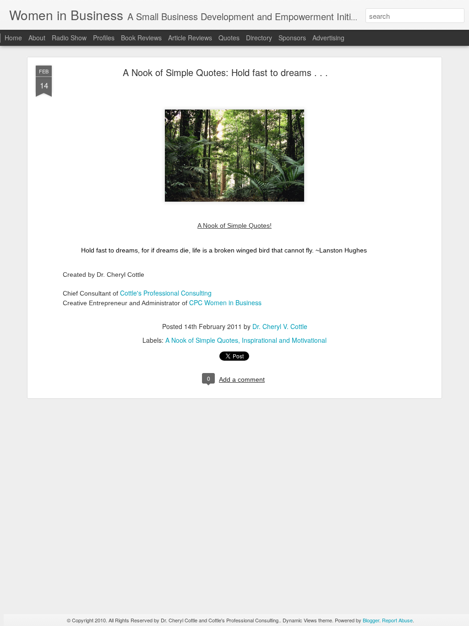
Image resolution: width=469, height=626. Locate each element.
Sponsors (292, 37)
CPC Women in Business (225, 302)
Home (13, 37)
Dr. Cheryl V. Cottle (279, 326)
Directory (259, 37)
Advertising (328, 37)
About (36, 37)
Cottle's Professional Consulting (166, 292)
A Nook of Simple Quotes (201, 340)
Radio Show (69, 37)
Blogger (371, 620)
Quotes (229, 37)
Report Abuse (397, 620)
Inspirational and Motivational (284, 340)
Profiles (104, 37)
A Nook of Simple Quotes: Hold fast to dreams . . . (225, 72)
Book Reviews (141, 37)
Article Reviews (190, 37)
